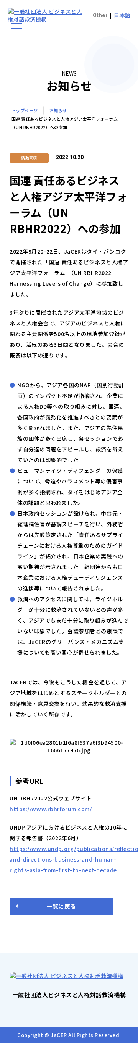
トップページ (25, 110)
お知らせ (58, 110)
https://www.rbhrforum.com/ (51, 809)
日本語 (122, 15)
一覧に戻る (61, 906)
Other (100, 15)
